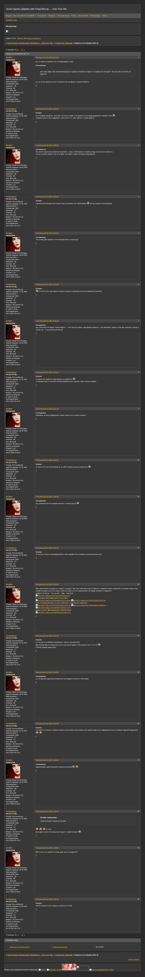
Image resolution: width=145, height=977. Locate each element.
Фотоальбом (83, 16)
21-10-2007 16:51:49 (51, 723)
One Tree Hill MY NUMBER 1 (24, 16)
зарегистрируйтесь (34, 38)
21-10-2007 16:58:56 (51, 811)
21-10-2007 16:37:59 (51, 636)
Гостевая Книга (63, 16)
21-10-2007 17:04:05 (51, 848)
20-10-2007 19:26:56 (51, 284)
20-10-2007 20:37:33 (51, 409)
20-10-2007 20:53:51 (51, 460)
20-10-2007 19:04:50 (51, 233)
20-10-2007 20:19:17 (51, 372)
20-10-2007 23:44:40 (51, 548)
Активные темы (11, 20)
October (9, 57)
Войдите (21, 38)
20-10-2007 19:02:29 (51, 196)
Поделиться (40, 57)
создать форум (133, 959)
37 (22, 50)
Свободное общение (63, 43)
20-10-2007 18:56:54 (51, 109)
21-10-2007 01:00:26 (51, 584)
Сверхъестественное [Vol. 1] (20, 947)
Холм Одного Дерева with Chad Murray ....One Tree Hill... (30, 43)
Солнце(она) (11, 109)
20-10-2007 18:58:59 (51, 145)
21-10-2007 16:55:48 (51, 760)
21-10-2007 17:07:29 (51, 899)
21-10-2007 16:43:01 (51, 672)
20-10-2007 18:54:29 (51, 57)
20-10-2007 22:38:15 (51, 496)
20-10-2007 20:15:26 (51, 321)
